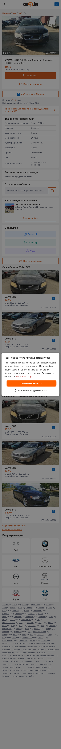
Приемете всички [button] (31, 383)
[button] (31, 390)
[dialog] (30, 374)
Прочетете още (24, 376)
